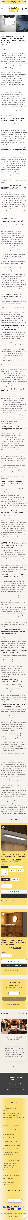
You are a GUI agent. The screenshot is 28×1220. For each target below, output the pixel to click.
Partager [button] (5, 49)
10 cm (4, 867)
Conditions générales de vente (12, 1149)
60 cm (20, 870)
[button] (2, 9)
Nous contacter (9, 1182)
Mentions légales (8, 1134)
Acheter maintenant (14, 896)
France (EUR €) (13, 1201)
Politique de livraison (9, 1138)
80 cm (5, 873)
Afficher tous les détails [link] (13, 1004)
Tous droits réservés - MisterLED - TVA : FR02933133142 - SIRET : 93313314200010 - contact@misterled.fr (14, 1215)
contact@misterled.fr (13, 1175)
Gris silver (6, 879)
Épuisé (14, 999)
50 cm (13, 870)
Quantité (3, 883)
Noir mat (15, 879)
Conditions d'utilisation (10, 1141)
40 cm (5, 870)
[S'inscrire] (23, 1089)
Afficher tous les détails (8, 901)
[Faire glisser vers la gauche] (10, 1067)
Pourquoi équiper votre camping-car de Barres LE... (14, 1039)
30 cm (20, 867)
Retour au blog (14, 820)
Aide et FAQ (7, 1185)
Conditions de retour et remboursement (10, 1153)
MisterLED (7, 1213)
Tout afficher (23, 1013)
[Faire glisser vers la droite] (17, 1067)
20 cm (12, 867)
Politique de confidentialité (11, 1145)
